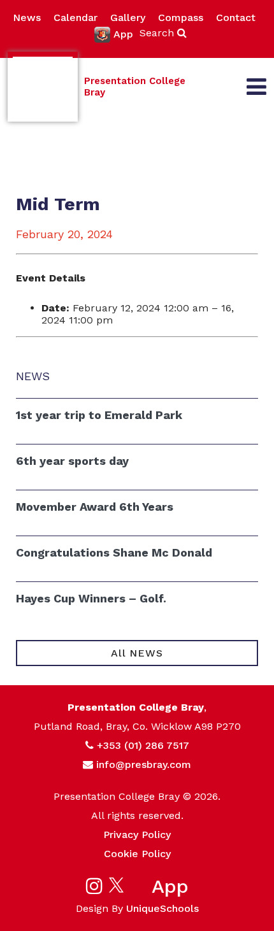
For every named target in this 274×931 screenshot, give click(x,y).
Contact (236, 17)
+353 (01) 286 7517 (143, 745)
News (27, 17)
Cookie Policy (137, 854)
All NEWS (136, 653)
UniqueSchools (162, 908)
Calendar (75, 17)
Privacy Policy (137, 834)
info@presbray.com (143, 764)
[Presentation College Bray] (43, 87)
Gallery (127, 17)
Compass (180, 17)
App (123, 34)
